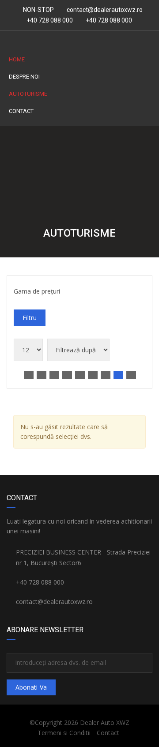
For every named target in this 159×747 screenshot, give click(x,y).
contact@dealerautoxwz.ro (105, 9)
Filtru (30, 317)
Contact (21, 111)
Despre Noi (24, 76)
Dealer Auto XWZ (104, 722)
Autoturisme (28, 94)
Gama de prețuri (37, 291)
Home (17, 59)
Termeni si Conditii (64, 732)
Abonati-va (31, 687)
